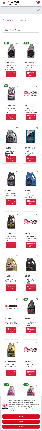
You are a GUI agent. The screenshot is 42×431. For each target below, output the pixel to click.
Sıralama (7, 28)
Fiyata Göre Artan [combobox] (12, 30)
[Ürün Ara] (38, 9)
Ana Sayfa (7, 20)
